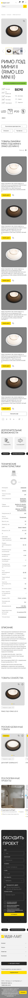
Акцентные (23, 498)
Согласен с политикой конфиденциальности (12, 902)
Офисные (17, 509)
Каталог (9, 14)
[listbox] (14, 880)
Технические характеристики (13, 126)
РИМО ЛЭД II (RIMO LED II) (9, 711)
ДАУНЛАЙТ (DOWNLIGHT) (9, 763)
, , (11, 981)
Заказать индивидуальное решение (15, 83)
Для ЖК (24, 504)
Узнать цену (6, 195)
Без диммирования (21, 607)
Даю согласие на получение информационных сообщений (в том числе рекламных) (15, 910)
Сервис (20, 99)
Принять (23, 992)
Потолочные (23, 517)
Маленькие (5, 453)
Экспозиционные (21, 510)
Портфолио (19, 130)
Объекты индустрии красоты (10, 814)
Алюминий (23, 487)
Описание (6, 130)
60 (25, 572)
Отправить (14, 914)
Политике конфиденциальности (10, 992)
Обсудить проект (15, 963)
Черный (24, 527)
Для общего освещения (18, 453)
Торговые (23, 509)
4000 (24, 538)
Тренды (4, 929)
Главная (3, 14)
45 (23, 572)
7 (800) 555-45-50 (6, 985)
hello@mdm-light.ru (6, 983)
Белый (20, 527)
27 (19, 419)
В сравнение (24, 21)
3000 (21, 538)
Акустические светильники (17, 929)
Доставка (20, 96)
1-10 (22, 606)
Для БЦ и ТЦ (18, 504)
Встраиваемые (22, 617)
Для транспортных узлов (21, 506)
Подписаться (14, 972)
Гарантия (20, 102)
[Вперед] (22, 419)
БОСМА (24, 490)
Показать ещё (14, 414)
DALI (25, 606)
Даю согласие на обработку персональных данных (13, 906)
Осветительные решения (9, 812)
